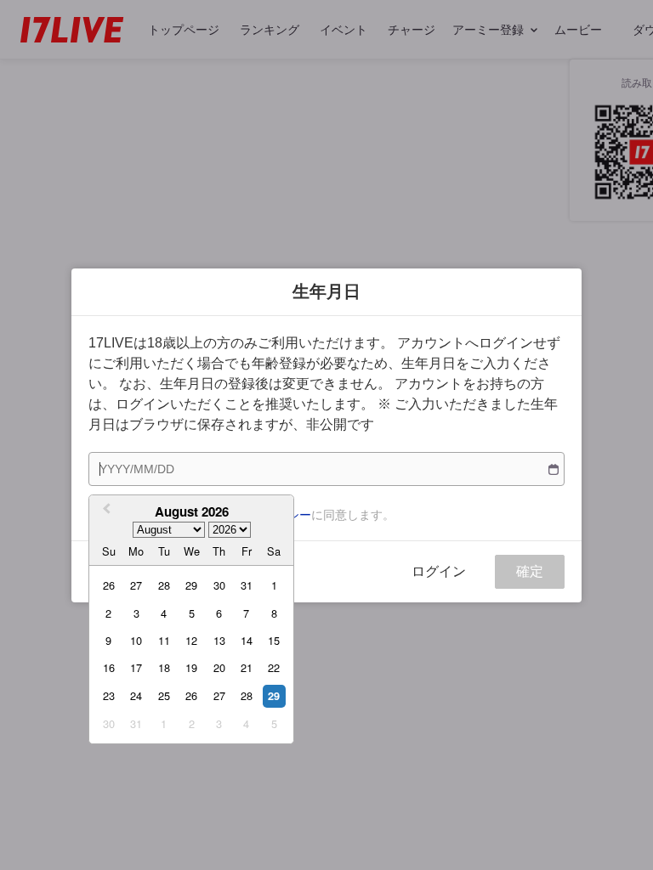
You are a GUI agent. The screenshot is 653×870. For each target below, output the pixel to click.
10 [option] (136, 640)
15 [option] (274, 640)
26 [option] (109, 585)
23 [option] (109, 695)
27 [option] (136, 585)
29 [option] (191, 585)
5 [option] (192, 613)
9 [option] (108, 640)
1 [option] (274, 585)
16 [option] (109, 667)
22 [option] (274, 667)
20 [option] (219, 667)
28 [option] (164, 585)
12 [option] (191, 640)
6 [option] (219, 613)
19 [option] (191, 667)
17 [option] (136, 667)
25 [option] (164, 695)
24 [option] (136, 695)
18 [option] (164, 667)
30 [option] (219, 585)
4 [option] (164, 613)
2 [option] (108, 613)
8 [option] (274, 613)
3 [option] (136, 613)
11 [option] (164, 640)
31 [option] (247, 585)
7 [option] (246, 613)
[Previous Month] (104, 510)
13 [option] (219, 640)
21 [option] (247, 667)
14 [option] (247, 640)
